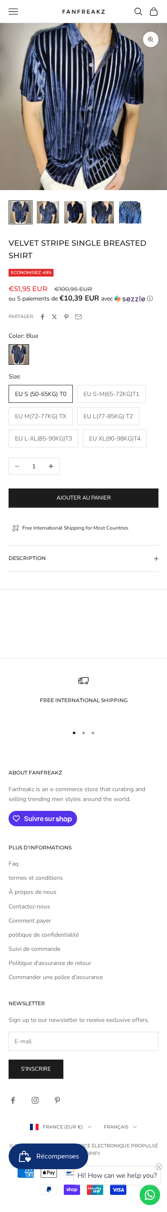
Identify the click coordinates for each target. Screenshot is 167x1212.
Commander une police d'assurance (56, 977)
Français (116, 1127)
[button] (83, 299)
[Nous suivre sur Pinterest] (57, 1100)
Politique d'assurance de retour (50, 963)
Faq (13, 864)
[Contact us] (150, 1195)
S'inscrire (36, 1069)
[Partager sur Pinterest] (66, 316)
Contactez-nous (29, 906)
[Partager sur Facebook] (42, 316)
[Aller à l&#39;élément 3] (75, 212)
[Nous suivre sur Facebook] (13, 1100)
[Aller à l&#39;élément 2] (48, 212)
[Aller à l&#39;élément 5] (130, 212)
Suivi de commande (34, 949)
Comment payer (30, 921)
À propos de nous (33, 892)
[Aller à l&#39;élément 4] (103, 212)
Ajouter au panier (84, 498)
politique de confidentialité (44, 935)
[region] (83, 697)
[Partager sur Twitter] (54, 316)
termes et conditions (36, 878)
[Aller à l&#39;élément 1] (21, 212)
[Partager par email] (78, 316)
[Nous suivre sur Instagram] (35, 1100)
